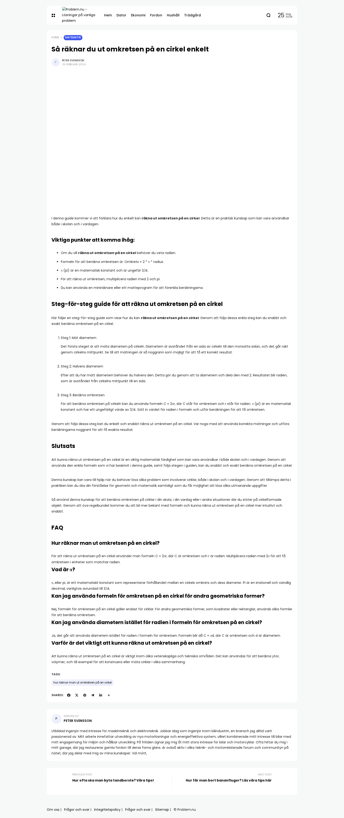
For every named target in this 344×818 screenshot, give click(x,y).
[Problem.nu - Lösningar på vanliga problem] (79, 15)
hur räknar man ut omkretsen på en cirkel (82, 682)
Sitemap (162, 809)
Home (55, 37)
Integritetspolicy (107, 809)
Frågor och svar (76, 809)
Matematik (73, 37)
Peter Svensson (73, 60)
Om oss (53, 809)
